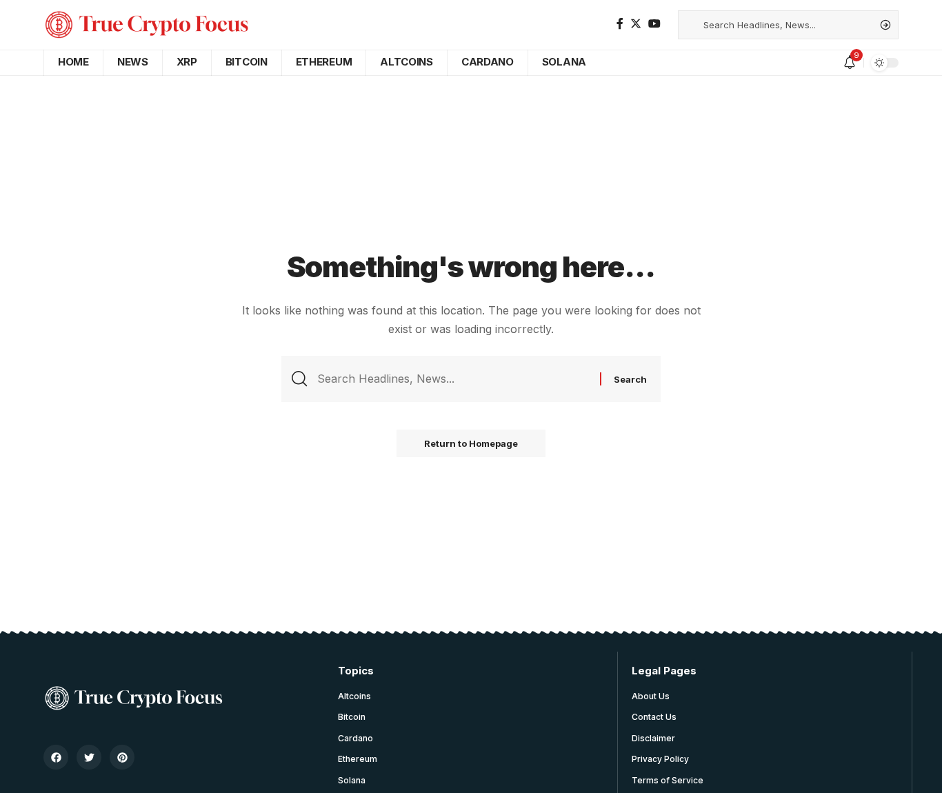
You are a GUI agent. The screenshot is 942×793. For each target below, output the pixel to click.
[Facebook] (620, 23)
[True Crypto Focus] (146, 25)
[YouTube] (654, 23)
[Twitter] (636, 23)
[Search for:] (453, 379)
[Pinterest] (122, 757)
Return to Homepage (471, 443)
